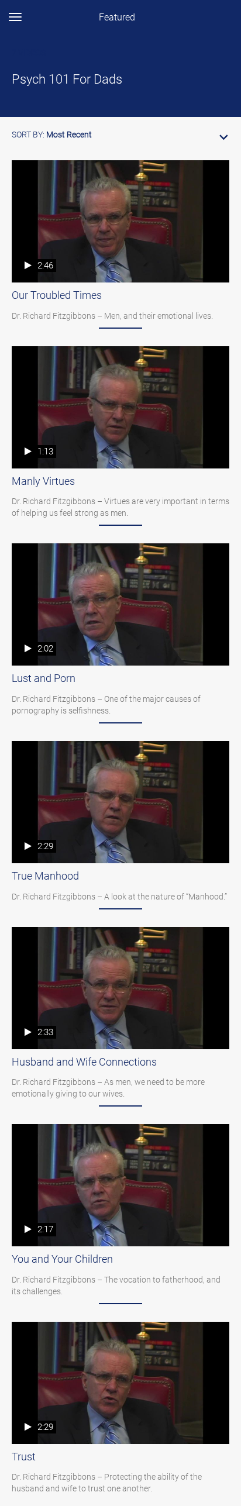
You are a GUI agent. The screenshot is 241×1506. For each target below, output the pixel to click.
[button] (120, 133)
